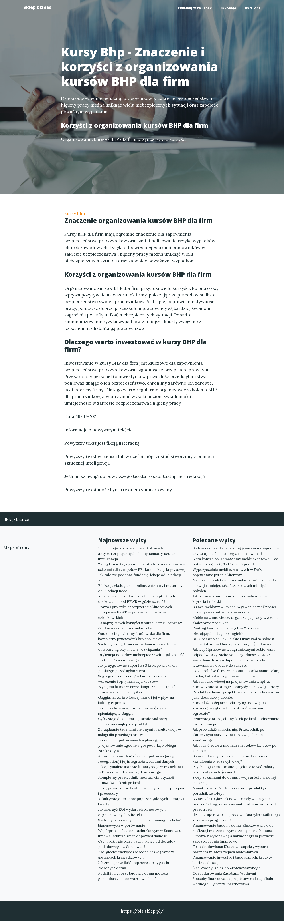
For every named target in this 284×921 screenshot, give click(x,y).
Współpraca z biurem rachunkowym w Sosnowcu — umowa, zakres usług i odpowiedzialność (141, 833)
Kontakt (253, 8)
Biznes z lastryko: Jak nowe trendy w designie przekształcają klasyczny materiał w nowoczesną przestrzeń (234, 804)
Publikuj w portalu (195, 8)
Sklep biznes (37, 7)
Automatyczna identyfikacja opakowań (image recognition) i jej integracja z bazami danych (137, 759)
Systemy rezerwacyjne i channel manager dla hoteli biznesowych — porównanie (141, 823)
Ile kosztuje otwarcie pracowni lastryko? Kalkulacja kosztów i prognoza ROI (236, 817)
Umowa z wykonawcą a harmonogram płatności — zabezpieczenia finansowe (235, 838)
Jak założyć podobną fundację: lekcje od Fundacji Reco (139, 577)
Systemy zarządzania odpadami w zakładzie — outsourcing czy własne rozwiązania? (137, 647)
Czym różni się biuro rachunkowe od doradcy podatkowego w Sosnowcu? (136, 844)
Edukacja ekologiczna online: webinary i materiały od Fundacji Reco (140, 588)
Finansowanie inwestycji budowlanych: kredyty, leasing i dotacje (232, 860)
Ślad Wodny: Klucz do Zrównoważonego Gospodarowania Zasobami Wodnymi (227, 870)
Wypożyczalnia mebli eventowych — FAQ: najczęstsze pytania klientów (227, 572)
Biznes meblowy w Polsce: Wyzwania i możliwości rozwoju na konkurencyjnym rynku (234, 609)
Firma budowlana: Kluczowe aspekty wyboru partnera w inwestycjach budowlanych (230, 849)
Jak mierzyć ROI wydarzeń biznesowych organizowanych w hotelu (132, 812)
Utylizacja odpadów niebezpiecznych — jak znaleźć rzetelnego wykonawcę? (141, 657)
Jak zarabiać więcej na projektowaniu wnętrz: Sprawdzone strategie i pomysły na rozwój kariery (236, 684)
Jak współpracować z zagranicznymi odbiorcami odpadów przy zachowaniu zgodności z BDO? (234, 652)
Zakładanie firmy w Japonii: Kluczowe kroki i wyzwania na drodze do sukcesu (230, 663)
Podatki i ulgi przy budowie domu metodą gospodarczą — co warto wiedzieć (133, 876)
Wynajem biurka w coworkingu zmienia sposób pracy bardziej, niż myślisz (138, 689)
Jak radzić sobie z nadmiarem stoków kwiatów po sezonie (234, 748)
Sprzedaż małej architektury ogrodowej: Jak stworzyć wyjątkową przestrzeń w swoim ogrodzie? (230, 708)
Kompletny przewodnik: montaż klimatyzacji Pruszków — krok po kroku (136, 780)
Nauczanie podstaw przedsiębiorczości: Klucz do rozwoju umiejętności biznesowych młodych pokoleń (234, 585)
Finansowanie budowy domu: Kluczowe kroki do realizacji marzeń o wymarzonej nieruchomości (233, 828)
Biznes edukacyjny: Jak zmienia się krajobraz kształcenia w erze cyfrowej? (230, 759)
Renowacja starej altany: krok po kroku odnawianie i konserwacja (236, 721)
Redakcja (228, 8)
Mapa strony (16, 547)
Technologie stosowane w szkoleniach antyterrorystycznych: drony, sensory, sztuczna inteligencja (139, 553)
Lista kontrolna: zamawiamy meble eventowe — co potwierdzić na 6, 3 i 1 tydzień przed (235, 561)
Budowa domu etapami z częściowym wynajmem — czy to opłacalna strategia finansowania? (236, 551)
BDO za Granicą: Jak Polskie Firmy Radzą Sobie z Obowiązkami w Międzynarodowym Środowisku (233, 641)
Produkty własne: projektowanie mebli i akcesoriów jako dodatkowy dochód (236, 695)
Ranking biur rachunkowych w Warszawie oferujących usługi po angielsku (227, 631)
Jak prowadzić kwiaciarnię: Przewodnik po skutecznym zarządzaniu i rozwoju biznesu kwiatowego (229, 734)
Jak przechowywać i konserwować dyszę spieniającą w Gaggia (132, 711)
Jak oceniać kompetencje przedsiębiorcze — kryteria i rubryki (230, 599)
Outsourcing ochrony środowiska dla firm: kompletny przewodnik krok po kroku (134, 636)
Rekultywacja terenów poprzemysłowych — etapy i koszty (141, 801)
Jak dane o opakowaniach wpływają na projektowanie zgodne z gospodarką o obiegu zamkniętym (137, 745)
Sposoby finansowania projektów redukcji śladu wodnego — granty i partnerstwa (233, 881)
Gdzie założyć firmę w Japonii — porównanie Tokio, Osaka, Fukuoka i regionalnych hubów (236, 673)
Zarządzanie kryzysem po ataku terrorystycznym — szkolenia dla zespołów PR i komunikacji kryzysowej (142, 567)
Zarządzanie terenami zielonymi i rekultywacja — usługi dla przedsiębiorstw (139, 732)
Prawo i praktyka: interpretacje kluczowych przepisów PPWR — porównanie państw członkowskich (135, 612)
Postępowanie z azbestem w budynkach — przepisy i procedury (141, 791)
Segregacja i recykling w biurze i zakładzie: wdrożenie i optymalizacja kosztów (134, 679)
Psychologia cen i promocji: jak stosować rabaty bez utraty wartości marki (233, 769)
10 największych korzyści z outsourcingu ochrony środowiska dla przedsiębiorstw (140, 625)
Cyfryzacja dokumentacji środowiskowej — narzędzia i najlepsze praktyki (134, 721)
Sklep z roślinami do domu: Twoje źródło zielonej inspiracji (234, 780)
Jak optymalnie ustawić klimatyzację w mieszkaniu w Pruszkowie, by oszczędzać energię (140, 769)
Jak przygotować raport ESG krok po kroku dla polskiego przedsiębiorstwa (137, 668)
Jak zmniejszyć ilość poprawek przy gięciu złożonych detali (133, 865)
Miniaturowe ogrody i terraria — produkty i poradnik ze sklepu (229, 791)
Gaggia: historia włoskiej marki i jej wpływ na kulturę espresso (136, 700)
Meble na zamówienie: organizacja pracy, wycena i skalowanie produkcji (235, 620)
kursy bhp (74, 213)
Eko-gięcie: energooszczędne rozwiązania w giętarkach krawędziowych (136, 854)
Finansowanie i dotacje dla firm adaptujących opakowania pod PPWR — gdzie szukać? (136, 599)
